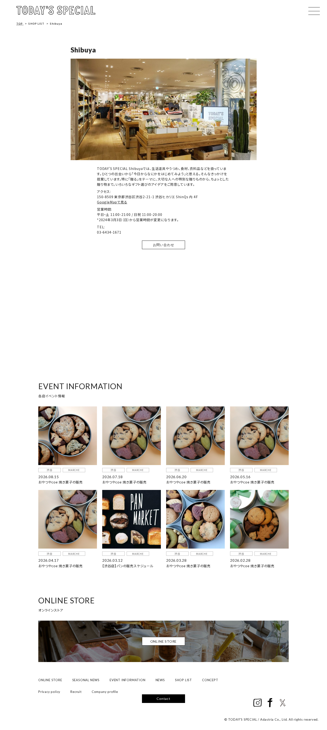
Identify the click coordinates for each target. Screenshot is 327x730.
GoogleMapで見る (112, 202)
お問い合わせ (163, 245)
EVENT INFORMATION (128, 680)
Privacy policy (49, 692)
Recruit (76, 692)
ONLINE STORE (50, 680)
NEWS (160, 680)
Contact (163, 698)
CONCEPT (210, 680)
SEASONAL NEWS (86, 680)
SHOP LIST (183, 680)
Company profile (105, 692)
